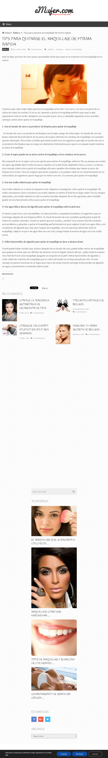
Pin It (44, 288)
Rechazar (79, 754)
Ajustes (95, 754)
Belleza (5, 49)
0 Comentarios (36, 49)
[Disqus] (54, 385)
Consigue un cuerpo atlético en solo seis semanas (34, 329)
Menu (8, 24)
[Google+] (40, 719)
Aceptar (64, 754)
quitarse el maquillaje (73, 49)
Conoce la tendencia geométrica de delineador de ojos (34, 304)
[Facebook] (34, 719)
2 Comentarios (39, 338)
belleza (51, 49)
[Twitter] (47, 719)
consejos (59, 49)
